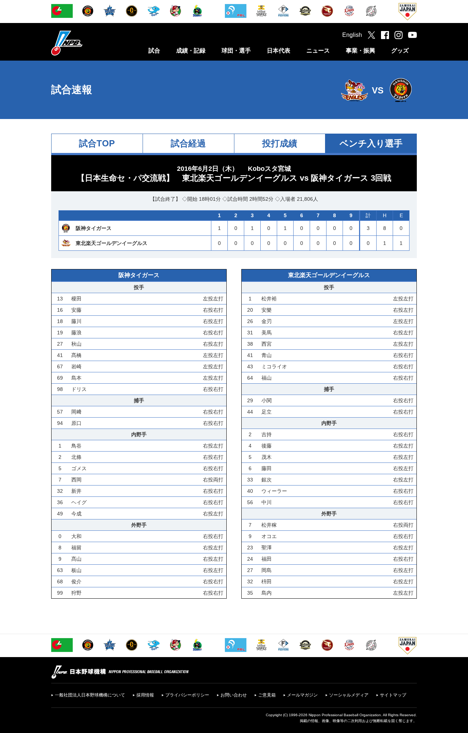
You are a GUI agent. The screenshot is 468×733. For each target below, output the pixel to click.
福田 (266, 559)
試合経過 (188, 143)
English (352, 35)
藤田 (266, 468)
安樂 (266, 310)
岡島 (266, 570)
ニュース (318, 50)
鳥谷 (76, 446)
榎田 (76, 299)
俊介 (76, 581)
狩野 (76, 593)
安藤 (76, 310)
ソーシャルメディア (349, 695)
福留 (76, 547)
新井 (76, 491)
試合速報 (71, 89)
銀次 (266, 480)
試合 (154, 50)
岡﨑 (76, 412)
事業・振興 (360, 50)
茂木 (266, 457)
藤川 (76, 321)
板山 (76, 570)
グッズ (400, 50)
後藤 (266, 446)
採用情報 (145, 695)
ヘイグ (79, 502)
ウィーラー (274, 491)
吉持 (266, 434)
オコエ (269, 536)
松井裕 (269, 299)
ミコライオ (274, 366)
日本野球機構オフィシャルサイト (85, 43)
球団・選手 (236, 50)
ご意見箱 (267, 695)
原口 (76, 423)
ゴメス (79, 468)
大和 (76, 536)
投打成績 (279, 143)
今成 (76, 514)
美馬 (266, 332)
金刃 (266, 321)
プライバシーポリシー (187, 695)
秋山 (76, 344)
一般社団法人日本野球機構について (90, 695)
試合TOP (97, 143)
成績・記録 (190, 50)
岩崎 (76, 366)
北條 (76, 457)
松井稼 (269, 525)
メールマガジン (302, 695)
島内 (266, 593)
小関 (266, 400)
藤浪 (76, 332)
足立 (266, 412)
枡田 (266, 581)
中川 (266, 502)
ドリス (79, 389)
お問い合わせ (233, 695)
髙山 (76, 559)
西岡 (76, 480)
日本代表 (278, 50)
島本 (76, 378)
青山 (266, 355)
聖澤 (266, 547)
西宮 (266, 344)
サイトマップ (393, 695)
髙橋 (76, 355)
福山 (266, 378)
